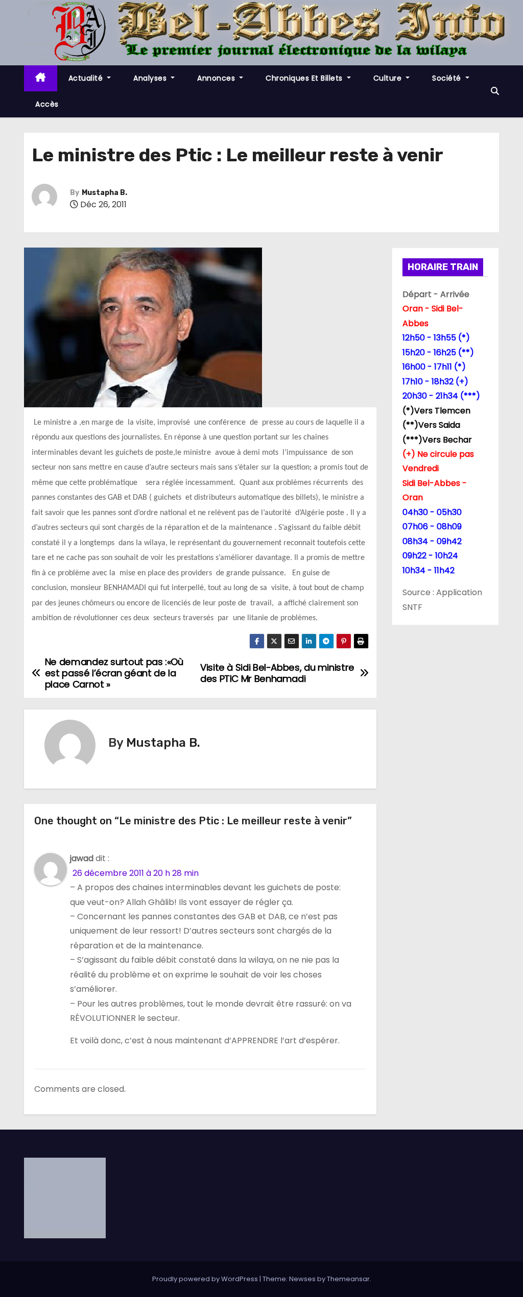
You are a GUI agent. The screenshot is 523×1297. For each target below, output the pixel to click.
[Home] (40, 78)
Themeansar (348, 1279)
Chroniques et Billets (305, 78)
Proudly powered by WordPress (205, 1279)
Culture (388, 78)
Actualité (86, 78)
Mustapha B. (104, 192)
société (447, 78)
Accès (47, 104)
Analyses (151, 78)
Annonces (217, 78)
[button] (495, 91)
